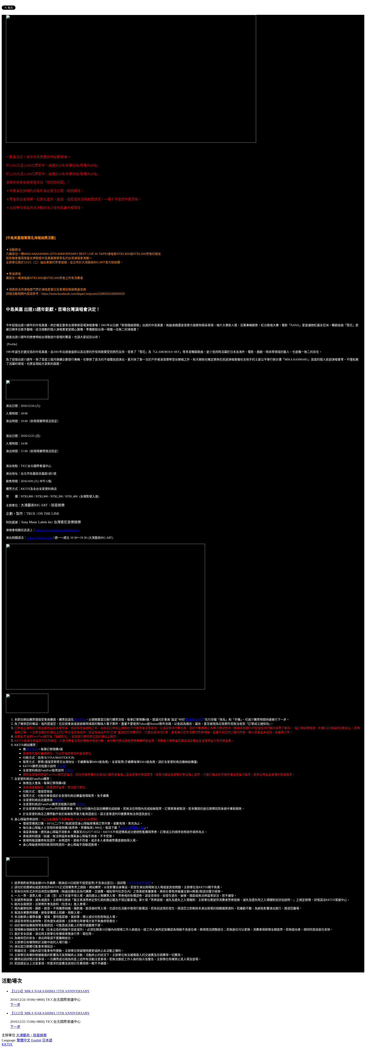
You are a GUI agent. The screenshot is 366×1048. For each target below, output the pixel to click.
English (36, 1040)
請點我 (61, 766)
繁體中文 (23, 1040)
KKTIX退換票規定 (139, 883)
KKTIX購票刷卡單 (132, 827)
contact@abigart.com (39, 537)
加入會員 (80, 719)
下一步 (15, 1005)
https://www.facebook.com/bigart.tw (57, 530)
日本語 (47, 1040)
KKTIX (7, 1044)
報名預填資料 (195, 719)
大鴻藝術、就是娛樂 (31, 1035)
